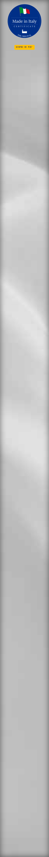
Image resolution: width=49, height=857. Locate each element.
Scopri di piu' (24, 47)
